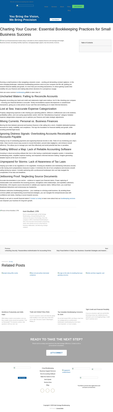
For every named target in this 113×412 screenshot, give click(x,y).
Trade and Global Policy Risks (40, 312)
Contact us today (35, 198)
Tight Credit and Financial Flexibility (97, 309)
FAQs (69, 6)
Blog (69, 10)
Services (54, 6)
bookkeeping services (68, 198)
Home (46, 6)
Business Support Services (48, 371)
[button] (108, 43)
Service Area (48, 382)
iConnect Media (59, 408)
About (62, 6)
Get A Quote (47, 379)
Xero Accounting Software (47, 374)
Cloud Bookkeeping (48, 368)
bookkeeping (20, 92)
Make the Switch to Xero (48, 376)
